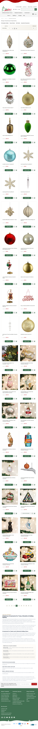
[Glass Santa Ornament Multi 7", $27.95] (10, 98)
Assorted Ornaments (25, 23)
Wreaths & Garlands (30, 695)
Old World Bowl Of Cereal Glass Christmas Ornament (8, 564)
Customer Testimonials (5, 696)
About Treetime (5, 691)
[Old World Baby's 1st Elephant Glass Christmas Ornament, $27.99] (10, 411)
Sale (24, 15)
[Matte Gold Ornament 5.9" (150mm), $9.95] (28, 267)
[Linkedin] (12, 717)
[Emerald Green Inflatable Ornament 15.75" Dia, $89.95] (10, 69)
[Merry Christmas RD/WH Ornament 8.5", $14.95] (28, 296)
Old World (18, 23)
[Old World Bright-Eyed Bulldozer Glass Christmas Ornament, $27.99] (28, 554)
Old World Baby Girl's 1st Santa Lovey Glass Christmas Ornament (9, 392)
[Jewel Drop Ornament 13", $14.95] (28, 182)
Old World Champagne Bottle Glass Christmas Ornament (27, 593)
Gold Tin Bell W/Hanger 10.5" (8, 135)
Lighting (14, 15)
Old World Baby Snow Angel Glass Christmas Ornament (27, 392)
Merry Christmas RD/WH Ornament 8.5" (28, 305)
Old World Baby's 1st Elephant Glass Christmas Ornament (9, 421)
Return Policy (30, 6)
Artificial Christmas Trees (7, 12)
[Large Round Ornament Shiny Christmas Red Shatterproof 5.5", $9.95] (10, 238)
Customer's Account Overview (6, 713)
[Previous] (7, 606)
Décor (9, 15)
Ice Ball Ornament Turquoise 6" (8, 164)
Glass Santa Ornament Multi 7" (8, 107)
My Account (4, 706)
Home (2, 18)
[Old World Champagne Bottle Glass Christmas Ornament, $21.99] (28, 583)
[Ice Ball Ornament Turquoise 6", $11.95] (10, 154)
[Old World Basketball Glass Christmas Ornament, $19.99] (28, 468)
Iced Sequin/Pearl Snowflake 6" (26, 164)
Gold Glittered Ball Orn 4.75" (26, 107)
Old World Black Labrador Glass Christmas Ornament (8, 536)
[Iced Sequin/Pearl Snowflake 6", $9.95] (28, 154)
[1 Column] (12, 28)
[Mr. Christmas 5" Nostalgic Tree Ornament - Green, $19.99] (10, 353)
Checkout (2, 711)
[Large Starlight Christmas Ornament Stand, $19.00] (10, 267)
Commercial (27, 12)
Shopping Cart (3, 710)
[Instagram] (5, 717)
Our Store (24, 6)
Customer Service (17, 691)
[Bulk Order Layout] (17, 28)
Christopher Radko (5, 23)
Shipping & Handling (4, 698)
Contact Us (14, 693)
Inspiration (35, 6)
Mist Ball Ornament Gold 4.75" (26, 334)
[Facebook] (14, 717)
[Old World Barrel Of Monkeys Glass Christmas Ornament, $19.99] (28, 439)
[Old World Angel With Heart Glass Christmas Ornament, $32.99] (28, 353)
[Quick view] (14, 57)
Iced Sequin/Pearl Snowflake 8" (8, 191)
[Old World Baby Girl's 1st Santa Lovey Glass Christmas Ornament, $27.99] (10, 382)
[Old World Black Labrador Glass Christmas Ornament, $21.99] (10, 525)
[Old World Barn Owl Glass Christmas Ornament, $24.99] (10, 439)
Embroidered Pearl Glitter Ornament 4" (28, 50)
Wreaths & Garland (18, 12)
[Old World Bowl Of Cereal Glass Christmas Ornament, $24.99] (10, 554)
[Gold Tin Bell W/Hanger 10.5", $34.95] (10, 126)
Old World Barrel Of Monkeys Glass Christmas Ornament (27, 449)
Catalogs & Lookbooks (30, 698)
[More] (26, 7)
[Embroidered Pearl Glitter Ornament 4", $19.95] (28, 41)
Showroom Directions (5, 699)
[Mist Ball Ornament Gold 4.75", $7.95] (28, 325)
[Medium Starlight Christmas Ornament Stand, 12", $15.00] (10, 296)
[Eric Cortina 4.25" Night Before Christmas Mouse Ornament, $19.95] (28, 69)
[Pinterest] (9, 717)
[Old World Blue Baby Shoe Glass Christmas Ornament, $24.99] (28, 525)
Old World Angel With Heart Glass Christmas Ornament (27, 363)
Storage (20, 15)
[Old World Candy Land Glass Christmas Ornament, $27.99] (10, 583)
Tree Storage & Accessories (31, 696)
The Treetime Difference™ (5, 693)
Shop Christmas (30, 691)
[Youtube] (7, 717)
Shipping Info (15, 695)
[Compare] (16, 57)
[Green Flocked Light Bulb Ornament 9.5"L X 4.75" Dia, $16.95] (28, 126)
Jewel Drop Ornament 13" (25, 191)
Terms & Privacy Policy (5, 695)
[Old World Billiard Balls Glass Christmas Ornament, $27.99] (28, 497)
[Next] (31, 606)
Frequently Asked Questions (6, 714)
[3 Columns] (14, 28)
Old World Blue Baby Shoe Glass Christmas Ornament (26, 536)
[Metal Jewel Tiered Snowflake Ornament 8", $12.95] (10, 325)
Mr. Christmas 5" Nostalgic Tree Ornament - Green (8, 363)
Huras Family (12, 23)
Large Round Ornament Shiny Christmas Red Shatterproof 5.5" (10, 249)
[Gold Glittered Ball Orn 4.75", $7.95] (28, 98)
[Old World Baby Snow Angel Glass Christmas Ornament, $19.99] (28, 382)
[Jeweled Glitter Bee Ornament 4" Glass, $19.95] (10, 210)
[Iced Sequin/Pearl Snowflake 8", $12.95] (10, 182)
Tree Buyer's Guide (16, 699)
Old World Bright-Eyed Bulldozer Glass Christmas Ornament (28, 564)
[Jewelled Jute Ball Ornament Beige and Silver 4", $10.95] (28, 210)
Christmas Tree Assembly (17, 702)
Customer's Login (4, 708)
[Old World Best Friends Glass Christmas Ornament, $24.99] (10, 497)
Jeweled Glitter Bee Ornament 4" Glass (10, 219)
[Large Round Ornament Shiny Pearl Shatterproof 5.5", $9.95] (28, 238)
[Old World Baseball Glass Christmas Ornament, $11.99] (10, 468)
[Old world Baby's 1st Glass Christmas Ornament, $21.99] (28, 411)
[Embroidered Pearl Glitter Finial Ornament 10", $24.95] (10, 41)
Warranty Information (16, 698)
